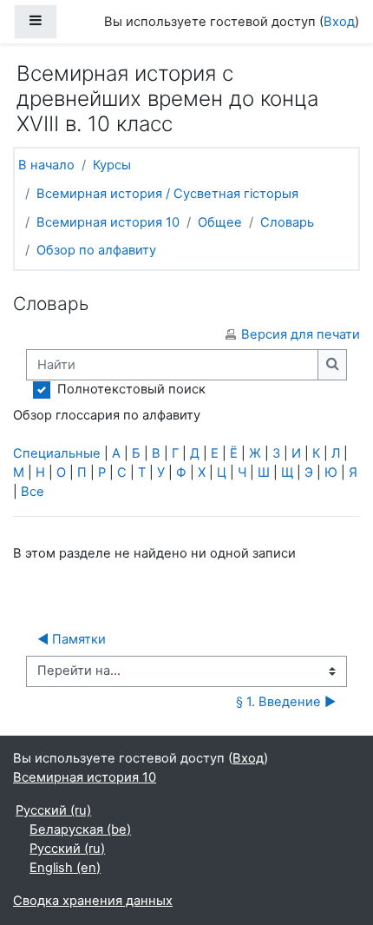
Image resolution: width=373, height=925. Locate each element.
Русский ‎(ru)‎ (53, 810)
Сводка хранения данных (93, 900)
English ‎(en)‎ (65, 867)
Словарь (287, 222)
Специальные (57, 453)
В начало (46, 165)
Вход (339, 22)
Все (32, 491)
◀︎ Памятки (71, 639)
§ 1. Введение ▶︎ (286, 702)
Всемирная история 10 (108, 222)
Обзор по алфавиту (96, 250)
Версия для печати (300, 334)
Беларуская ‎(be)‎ (80, 829)
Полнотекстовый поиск (131, 389)
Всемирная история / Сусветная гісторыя (167, 194)
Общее (220, 222)
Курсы (112, 165)
